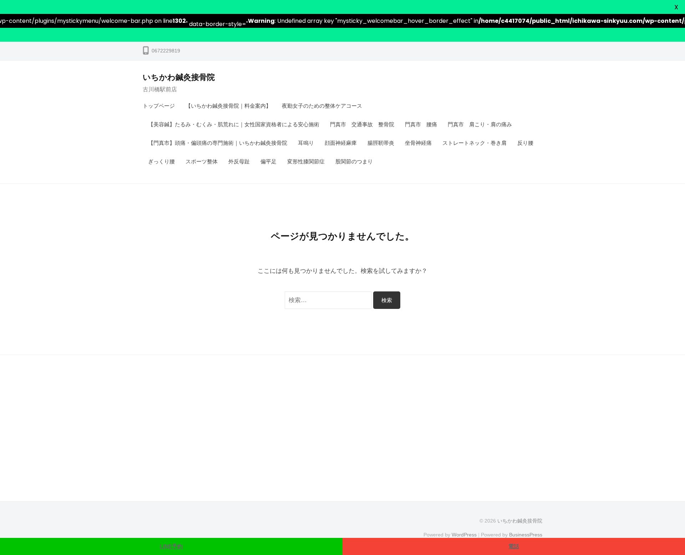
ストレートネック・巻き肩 (474, 143)
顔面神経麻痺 (341, 143)
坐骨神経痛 (418, 143)
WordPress (464, 535)
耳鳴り (306, 143)
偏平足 (268, 161)
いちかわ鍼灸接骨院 (179, 77)
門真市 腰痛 (421, 124)
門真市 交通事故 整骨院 (362, 124)
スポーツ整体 (202, 161)
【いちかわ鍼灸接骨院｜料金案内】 (228, 106)
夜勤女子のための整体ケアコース (322, 106)
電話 (513, 546)
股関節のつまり (354, 161)
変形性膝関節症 (306, 161)
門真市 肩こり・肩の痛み (480, 124)
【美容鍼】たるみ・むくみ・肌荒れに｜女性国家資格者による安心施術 (233, 124)
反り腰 (525, 143)
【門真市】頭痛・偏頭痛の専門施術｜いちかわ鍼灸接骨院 (217, 143)
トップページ (159, 106)
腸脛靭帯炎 (380, 143)
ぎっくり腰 (161, 161)
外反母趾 (239, 161)
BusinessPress (525, 535)
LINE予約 (171, 546)
